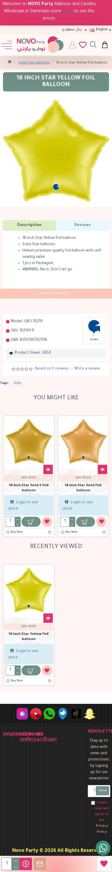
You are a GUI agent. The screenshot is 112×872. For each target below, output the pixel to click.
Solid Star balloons (34, 63)
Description (29, 225)
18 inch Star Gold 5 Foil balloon (29, 488)
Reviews (82, 225)
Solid (17, 383)
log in (67, 11)
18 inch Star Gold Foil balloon (83, 488)
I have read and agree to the (101, 817)
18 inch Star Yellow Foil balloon (29, 636)
